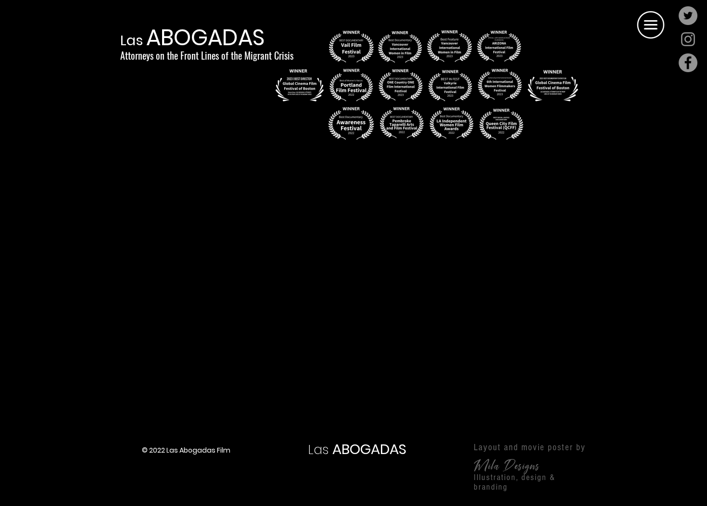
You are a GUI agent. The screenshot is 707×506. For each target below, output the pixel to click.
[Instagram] (688, 39)
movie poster (547, 448)
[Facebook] (688, 62)
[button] (650, 26)
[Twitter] (688, 15)
